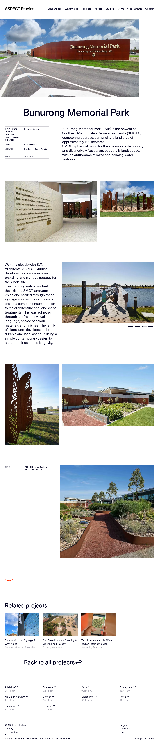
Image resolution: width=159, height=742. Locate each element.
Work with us (134, 8)
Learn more (65, 738)
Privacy (9, 728)
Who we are (54, 8)
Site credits (11, 731)
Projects (86, 8)
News (120, 8)
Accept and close (144, 738)
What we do (71, 8)
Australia (125, 728)
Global (123, 731)
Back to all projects (49, 662)
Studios (110, 8)
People (98, 8)
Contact (149, 8)
